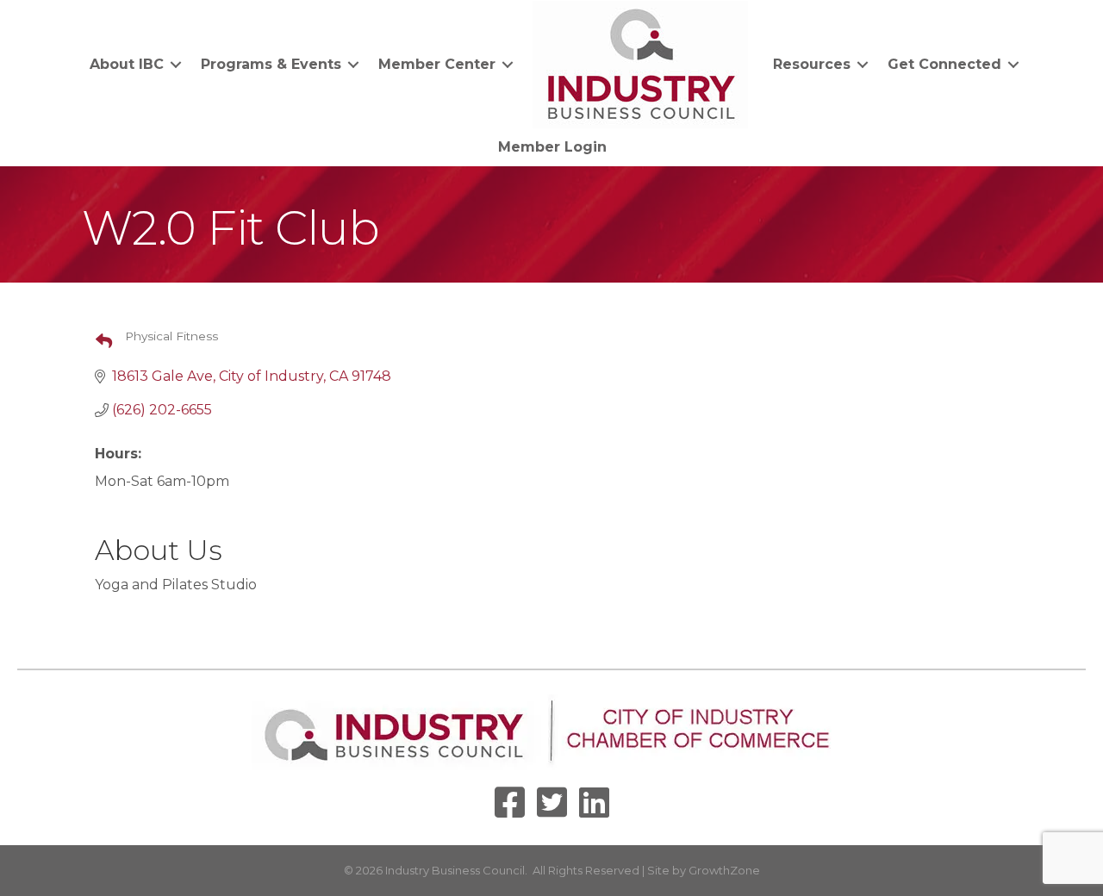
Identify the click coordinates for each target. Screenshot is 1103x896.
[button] (97, 342)
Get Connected (944, 64)
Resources (812, 64)
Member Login (552, 147)
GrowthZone (724, 870)
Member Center (436, 64)
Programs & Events (271, 64)
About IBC (127, 64)
